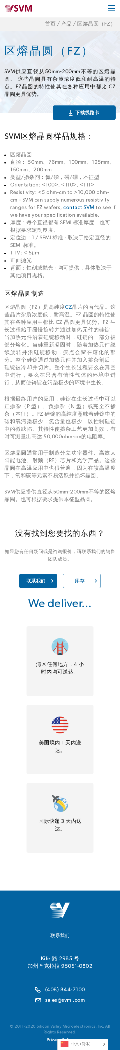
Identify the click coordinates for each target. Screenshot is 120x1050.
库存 (79, 581)
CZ (68, 307)
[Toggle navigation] (111, 8)
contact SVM (78, 207)
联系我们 (36, 581)
